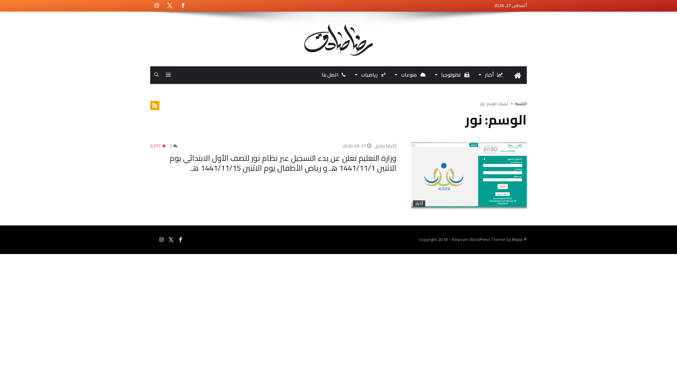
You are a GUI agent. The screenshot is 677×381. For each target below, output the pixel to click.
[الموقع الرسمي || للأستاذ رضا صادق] (338, 24)
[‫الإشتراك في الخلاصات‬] (154, 105)
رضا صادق (384, 146)
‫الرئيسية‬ (521, 103)
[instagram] (156, 6)
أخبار (419, 203)
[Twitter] (169, 6)
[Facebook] (182, 6)
